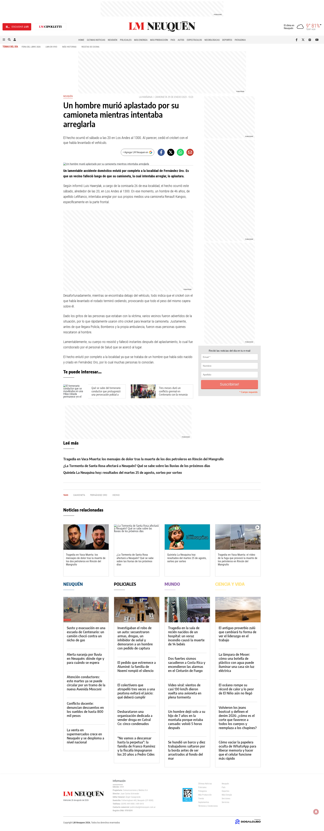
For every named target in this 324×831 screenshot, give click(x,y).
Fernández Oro (98, 495)
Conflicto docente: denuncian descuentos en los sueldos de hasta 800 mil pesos (85, 709)
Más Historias (69, 47)
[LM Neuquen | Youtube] (317, 39)
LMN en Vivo (51, 47)
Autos (181, 40)
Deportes (227, 40)
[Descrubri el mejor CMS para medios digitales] (248, 824)
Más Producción (159, 40)
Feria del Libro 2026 (31, 47)
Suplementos (203, 802)
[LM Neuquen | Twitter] (304, 39)
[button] (4, 40)
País (173, 40)
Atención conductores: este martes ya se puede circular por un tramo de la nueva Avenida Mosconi (86, 683)
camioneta (161, 97)
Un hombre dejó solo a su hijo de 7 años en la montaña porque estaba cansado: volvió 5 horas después (186, 719)
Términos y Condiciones (207, 806)
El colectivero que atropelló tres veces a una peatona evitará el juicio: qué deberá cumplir (136, 691)
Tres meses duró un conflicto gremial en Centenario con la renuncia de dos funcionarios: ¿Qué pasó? (173, 394)
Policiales (125, 40)
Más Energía (140, 40)
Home (81, 40)
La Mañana (145, 97)
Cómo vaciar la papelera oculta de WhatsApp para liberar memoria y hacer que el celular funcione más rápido (237, 750)
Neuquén (112, 40)
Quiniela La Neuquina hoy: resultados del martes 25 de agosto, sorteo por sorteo (122, 472)
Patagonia (240, 40)
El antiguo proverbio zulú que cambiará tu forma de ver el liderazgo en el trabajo (237, 634)
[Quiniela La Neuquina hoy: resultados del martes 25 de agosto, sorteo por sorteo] (187, 537)
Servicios (225, 802)
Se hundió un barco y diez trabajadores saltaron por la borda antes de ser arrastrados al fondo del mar (186, 750)
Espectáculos (194, 40)
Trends (201, 799)
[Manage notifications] (316, 811)
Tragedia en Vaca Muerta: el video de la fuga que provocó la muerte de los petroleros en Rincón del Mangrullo (237, 559)
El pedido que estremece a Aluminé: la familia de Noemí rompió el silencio (136, 666)
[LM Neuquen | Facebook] (297, 39)
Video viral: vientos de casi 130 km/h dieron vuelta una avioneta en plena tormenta (184, 691)
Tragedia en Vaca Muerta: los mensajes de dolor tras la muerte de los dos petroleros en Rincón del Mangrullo (143, 459)
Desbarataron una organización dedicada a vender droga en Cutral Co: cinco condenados (134, 717)
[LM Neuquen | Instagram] (310, 39)
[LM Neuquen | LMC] (50, 26)
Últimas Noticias (96, 40)
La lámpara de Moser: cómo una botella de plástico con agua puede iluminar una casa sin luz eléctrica (236, 662)
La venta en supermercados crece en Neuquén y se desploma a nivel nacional (85, 736)
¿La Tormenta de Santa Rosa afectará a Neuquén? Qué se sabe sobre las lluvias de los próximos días (136, 466)
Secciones (226, 799)
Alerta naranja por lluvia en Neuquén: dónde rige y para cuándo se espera (85, 658)
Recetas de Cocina (90, 47)
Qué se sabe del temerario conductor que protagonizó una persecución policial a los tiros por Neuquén (105, 392)
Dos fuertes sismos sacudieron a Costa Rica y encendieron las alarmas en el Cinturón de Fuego (186, 664)
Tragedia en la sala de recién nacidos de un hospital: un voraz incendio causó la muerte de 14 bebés (186, 636)
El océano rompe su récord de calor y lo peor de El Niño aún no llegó (236, 689)
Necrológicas (212, 40)
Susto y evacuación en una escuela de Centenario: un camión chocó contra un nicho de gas (86, 634)
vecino (116, 495)
